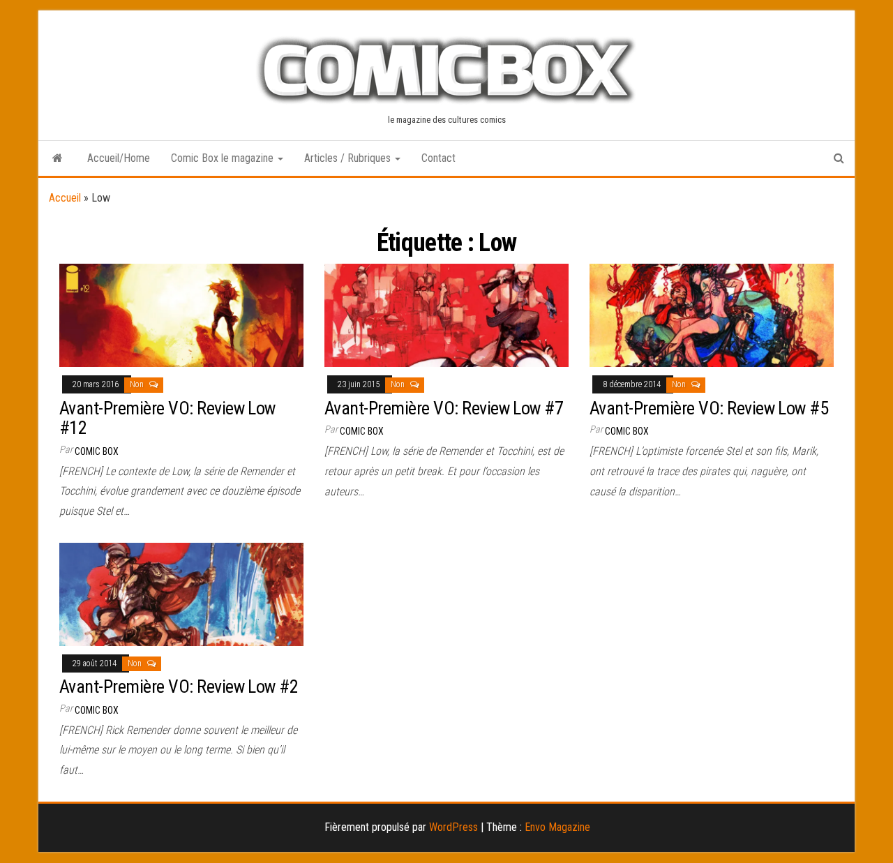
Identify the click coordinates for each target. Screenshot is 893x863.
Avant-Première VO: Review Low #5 (709, 408)
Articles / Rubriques (348, 158)
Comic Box (97, 451)
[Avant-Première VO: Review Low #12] (181, 314)
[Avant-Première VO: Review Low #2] (181, 593)
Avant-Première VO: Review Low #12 (167, 418)
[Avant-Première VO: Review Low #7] (446, 314)
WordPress (453, 827)
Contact (438, 158)
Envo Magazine (557, 827)
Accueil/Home (118, 158)
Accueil (65, 197)
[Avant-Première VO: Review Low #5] (712, 314)
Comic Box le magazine (223, 158)
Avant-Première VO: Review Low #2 (178, 686)
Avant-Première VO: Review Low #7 (443, 408)
